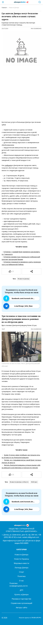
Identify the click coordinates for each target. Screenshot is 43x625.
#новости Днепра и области (19, 482)
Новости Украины (21, 559)
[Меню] (3, 2)
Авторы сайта (21, 607)
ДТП (21, 590)
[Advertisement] (21, 96)
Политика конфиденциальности (18, 584)
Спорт (21, 572)
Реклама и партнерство (21, 599)
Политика (22, 576)
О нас (21, 580)
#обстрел (34, 482)
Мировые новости (21, 563)
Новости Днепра (21, 554)
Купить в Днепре (21, 594)
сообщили (8, 165)
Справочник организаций (21, 603)
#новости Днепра (23, 279)
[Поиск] (39, 2)
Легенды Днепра (21, 567)
